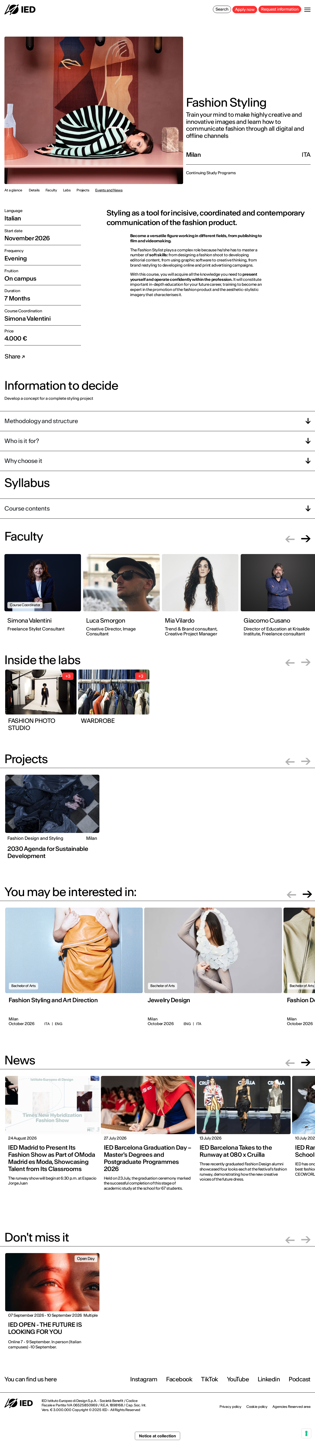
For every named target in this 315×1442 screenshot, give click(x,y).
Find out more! (182, 746)
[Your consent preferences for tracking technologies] (306, 1433)
